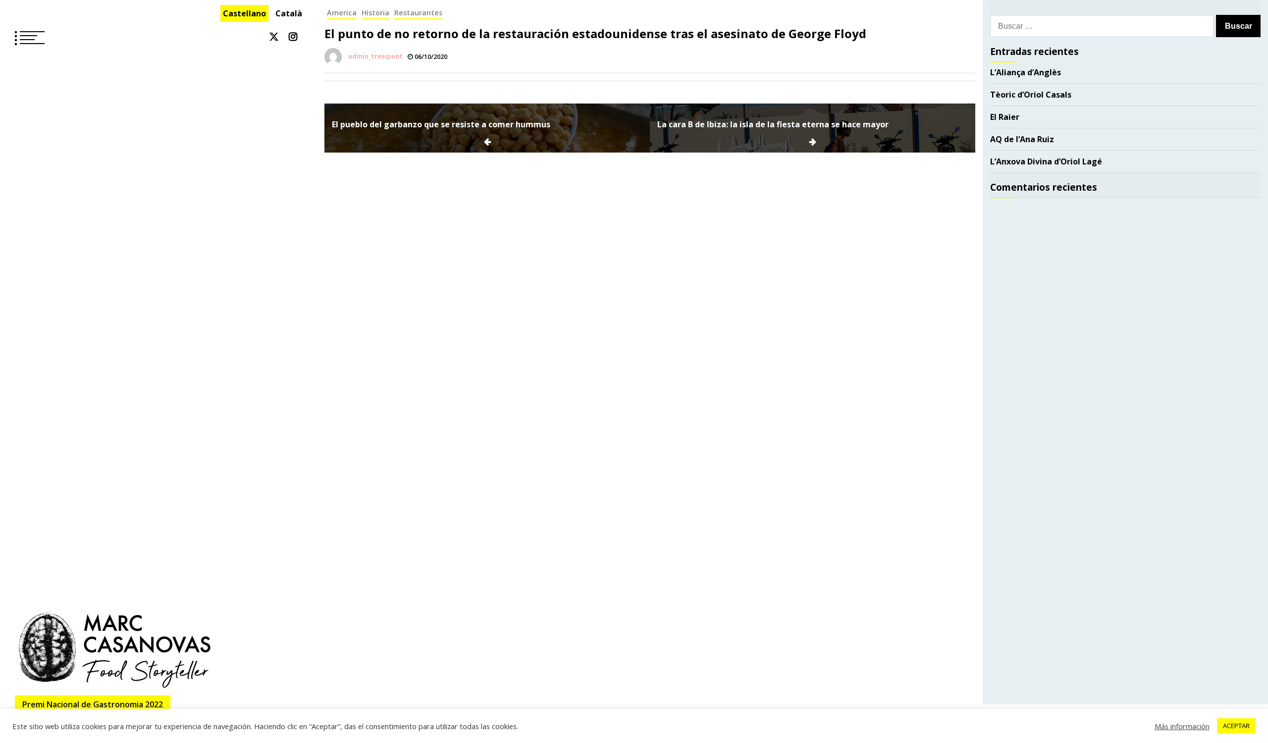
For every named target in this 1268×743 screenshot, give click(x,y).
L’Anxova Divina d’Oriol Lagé (1046, 161)
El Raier (1004, 116)
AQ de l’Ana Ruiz (1022, 139)
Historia (375, 12)
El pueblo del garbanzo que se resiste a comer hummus (441, 124)
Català (288, 13)
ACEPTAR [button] (1236, 725)
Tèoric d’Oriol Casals (1030, 94)
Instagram (293, 36)
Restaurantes (418, 12)
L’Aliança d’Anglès (1025, 72)
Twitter (274, 36)
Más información (1182, 726)
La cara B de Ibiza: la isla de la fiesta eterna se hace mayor (773, 124)
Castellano (244, 13)
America (342, 12)
